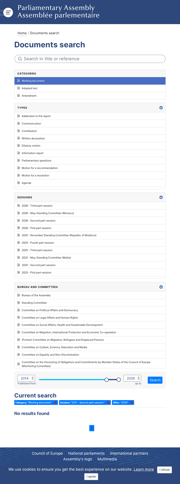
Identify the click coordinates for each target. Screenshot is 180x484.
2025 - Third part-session (37, 250)
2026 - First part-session (36, 228)
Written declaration (33, 138)
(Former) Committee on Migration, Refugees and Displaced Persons (63, 339)
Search (155, 380)
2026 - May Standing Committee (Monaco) (48, 213)
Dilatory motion (31, 145)
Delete (54, 402)
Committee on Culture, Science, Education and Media (54, 347)
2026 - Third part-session (37, 205)
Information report (32, 153)
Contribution (29, 131)
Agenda (26, 182)
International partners (129, 453)
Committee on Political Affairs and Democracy (50, 310)
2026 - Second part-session (39, 220)
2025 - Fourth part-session (38, 242)
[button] (161, 108)
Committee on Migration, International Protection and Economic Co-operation (69, 332)
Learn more (144, 469)
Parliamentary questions (36, 160)
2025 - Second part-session (39, 265)
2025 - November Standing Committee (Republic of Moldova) (59, 235)
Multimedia (107, 459)
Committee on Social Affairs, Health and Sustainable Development (62, 324)
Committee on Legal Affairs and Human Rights (50, 317)
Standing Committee (34, 302)
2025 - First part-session (36, 272)
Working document (33, 80)
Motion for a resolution (35, 175)
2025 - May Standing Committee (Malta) (46, 257)
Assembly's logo (77, 459)
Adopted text (29, 88)
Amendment (29, 95)
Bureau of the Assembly (36, 295)
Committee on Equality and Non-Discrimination (50, 354)
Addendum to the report (36, 116)
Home (22, 33)
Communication (31, 123)
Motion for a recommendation (40, 168)
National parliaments (86, 453)
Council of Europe (47, 453)
